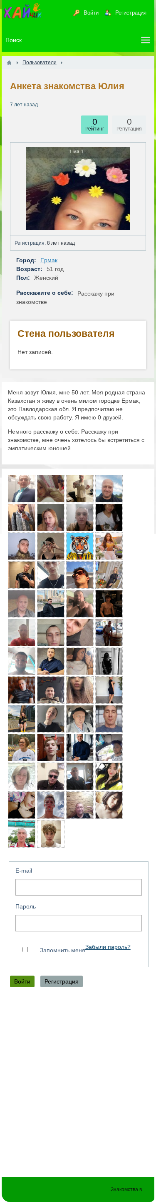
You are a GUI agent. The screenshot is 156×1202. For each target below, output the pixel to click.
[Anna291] (50, 517)
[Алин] (50, 718)
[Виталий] (109, 632)
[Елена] (21, 776)
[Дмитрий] (80, 718)
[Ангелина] (50, 488)
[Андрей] (21, 603)
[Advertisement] (78, 1084)
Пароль (25, 906)
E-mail (23, 870)
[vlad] (50, 776)
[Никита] (21, 517)
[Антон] (21, 690)
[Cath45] (109, 575)
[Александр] (21, 632)
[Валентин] (50, 661)
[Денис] (21, 488)
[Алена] (109, 805)
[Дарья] (109, 546)
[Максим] (80, 546)
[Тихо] (109, 747)
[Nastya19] (21, 718)
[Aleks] (50, 603)
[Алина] (80, 690)
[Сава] (80, 603)
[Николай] (80, 747)
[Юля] (50, 546)
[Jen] (109, 517)
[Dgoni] (109, 718)
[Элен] (80, 661)
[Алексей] (109, 488)
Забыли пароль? (108, 947)
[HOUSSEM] (80, 575)
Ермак (48, 260)
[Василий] (50, 575)
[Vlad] (50, 805)
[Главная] (9, 62)
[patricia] (21, 747)
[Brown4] (109, 690)
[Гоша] (80, 776)
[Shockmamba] (80, 632)
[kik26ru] (21, 834)
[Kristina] (109, 661)
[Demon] (21, 661)
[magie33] (109, 776)
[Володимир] (50, 632)
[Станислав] (21, 575)
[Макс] (50, 747)
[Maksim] (109, 603)
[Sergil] (50, 690)
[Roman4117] (21, 546)
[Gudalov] (80, 517)
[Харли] (80, 488)
